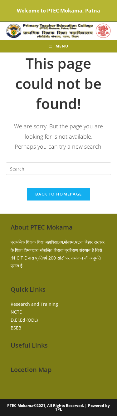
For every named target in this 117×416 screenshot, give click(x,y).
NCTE (16, 312)
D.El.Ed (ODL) (24, 320)
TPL (58, 409)
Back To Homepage (58, 194)
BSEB (16, 328)
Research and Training (34, 304)
